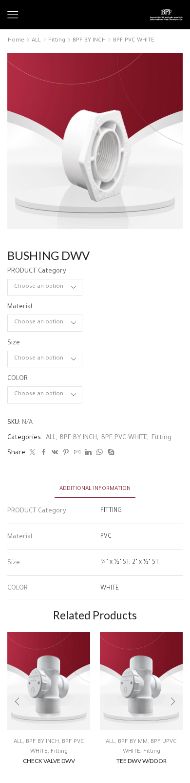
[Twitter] (32, 454)
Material (19, 307)
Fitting (56, 41)
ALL (36, 41)
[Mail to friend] (77, 454)
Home (16, 41)
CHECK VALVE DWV (49, 760)
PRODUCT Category (36, 271)
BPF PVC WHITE (133, 41)
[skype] (109, 454)
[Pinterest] (66, 454)
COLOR (17, 378)
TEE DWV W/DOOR (141, 760)
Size (13, 343)
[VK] (54, 454)
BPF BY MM (133, 742)
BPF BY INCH (89, 41)
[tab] (95, 489)
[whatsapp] (99, 454)
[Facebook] (43, 454)
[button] (17, 701)
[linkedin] (88, 454)
